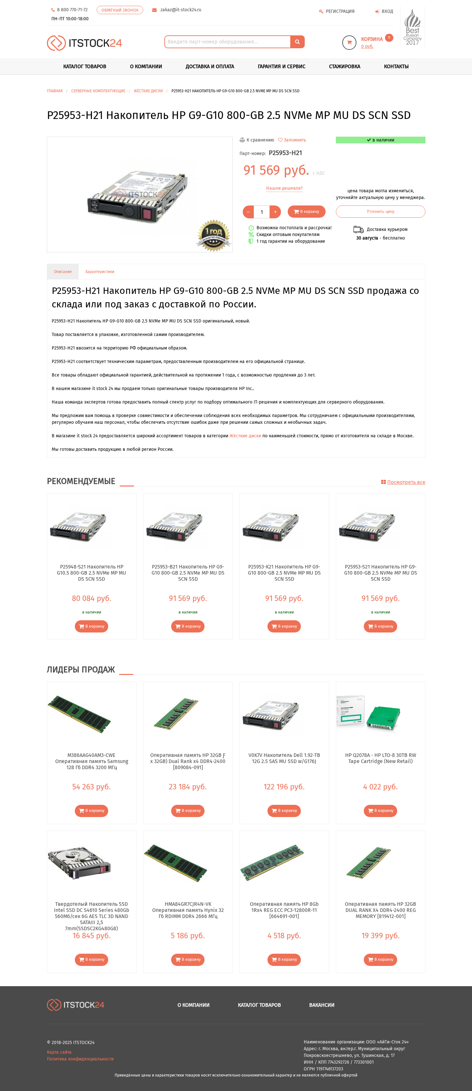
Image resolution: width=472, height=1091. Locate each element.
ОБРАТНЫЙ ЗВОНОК (119, 10)
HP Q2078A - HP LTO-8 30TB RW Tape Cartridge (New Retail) (380, 758)
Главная (55, 91)
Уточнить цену (381, 211)
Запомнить (295, 140)
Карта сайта (59, 1052)
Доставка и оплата (210, 66)
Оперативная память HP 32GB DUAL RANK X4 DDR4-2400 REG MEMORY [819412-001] (380, 910)
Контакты (396, 66)
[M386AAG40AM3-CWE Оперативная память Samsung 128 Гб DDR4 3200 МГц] (79, 714)
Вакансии (322, 1005)
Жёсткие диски (245, 436)
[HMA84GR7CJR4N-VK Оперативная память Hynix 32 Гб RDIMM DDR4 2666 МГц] (176, 862)
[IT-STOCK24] (76, 1004)
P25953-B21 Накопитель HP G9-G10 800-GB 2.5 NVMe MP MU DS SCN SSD (188, 573)
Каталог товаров (259, 1005)
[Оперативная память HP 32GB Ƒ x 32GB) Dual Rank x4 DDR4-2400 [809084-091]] (176, 714)
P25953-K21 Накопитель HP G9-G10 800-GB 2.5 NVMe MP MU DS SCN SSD (284, 573)
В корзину (309, 211)
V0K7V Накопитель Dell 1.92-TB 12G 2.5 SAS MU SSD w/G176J (284, 758)
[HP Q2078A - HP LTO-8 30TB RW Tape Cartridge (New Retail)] (368, 714)
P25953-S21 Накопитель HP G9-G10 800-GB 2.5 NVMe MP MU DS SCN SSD (380, 573)
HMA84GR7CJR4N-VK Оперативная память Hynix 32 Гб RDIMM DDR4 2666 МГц (188, 910)
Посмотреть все (406, 482)
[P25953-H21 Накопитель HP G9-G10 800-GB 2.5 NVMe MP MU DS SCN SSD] (140, 194)
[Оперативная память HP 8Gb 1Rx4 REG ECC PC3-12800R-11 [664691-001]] (272, 862)
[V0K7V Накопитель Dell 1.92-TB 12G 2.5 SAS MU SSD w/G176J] (272, 714)
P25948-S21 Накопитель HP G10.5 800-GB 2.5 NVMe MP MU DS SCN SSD (91, 573)
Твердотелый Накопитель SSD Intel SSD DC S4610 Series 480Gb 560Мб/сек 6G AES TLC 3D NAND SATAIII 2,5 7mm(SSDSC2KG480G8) (91, 910)
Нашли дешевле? (284, 188)
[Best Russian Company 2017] (412, 27)
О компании (146, 66)
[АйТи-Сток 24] (84, 43)
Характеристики (99, 271)
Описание (63, 271)
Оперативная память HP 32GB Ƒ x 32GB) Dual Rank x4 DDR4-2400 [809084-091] (187, 761)
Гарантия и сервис (281, 66)
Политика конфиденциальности (80, 1059)
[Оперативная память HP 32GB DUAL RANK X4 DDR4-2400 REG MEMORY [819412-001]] (368, 862)
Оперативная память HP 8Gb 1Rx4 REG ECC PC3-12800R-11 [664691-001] (284, 910)
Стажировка (344, 66)
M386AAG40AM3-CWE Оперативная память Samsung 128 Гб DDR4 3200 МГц (91, 761)
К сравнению (260, 140)
